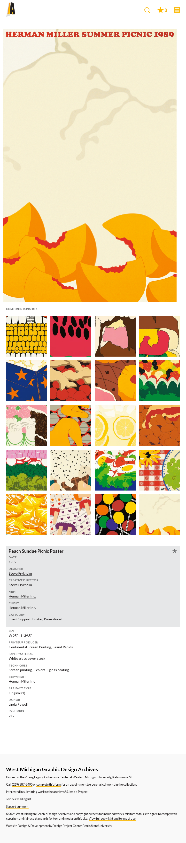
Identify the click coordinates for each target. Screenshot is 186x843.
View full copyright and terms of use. (112, 818)
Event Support (20, 619)
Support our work (17, 806)
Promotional (53, 619)
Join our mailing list (18, 799)
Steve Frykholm (20, 573)
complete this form (48, 784)
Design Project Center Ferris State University (82, 826)
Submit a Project (76, 792)
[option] (90, 165)
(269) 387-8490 (22, 784)
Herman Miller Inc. (22, 596)
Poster (37, 619)
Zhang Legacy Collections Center (47, 777)
